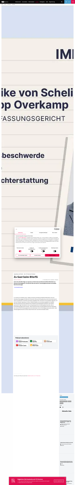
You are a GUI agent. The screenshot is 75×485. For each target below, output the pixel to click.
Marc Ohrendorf (18, 279)
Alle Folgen (13, 4)
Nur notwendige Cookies (22, 255)
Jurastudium (24, 1)
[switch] (31, 251)
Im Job (37, 1)
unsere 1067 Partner (22, 237)
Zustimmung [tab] (20, 232)
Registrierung (52, 1)
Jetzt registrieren (59, 480)
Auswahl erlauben (37, 255)
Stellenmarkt (18, 1)
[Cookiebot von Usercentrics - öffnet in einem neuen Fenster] (54, 229)
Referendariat (31, 1)
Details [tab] (32, 232)
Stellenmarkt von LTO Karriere (34, 375)
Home (2, 4)
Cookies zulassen (52, 255)
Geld (47, 1)
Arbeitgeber (42, 1)
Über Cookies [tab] (54, 232)
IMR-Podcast (9, 4)
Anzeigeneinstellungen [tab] (43, 232)
